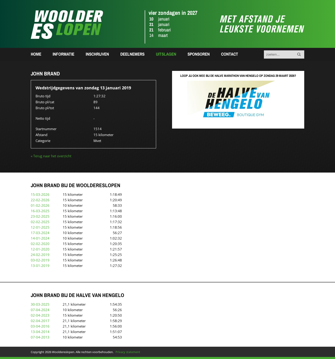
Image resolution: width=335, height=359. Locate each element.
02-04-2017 (40, 320)
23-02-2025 (40, 216)
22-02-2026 (40, 200)
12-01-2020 (40, 249)
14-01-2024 (40, 238)
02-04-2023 (40, 315)
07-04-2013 (40, 337)
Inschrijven (97, 54)
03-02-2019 (40, 260)
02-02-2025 (40, 222)
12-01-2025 (40, 227)
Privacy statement (128, 352)
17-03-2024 (40, 232)
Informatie (63, 54)
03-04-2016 (40, 326)
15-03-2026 (40, 194)
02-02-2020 (40, 243)
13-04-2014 (40, 331)
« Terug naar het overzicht (51, 156)
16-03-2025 (40, 211)
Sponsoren (199, 54)
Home (36, 54)
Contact (229, 54)
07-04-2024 (40, 309)
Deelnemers (132, 54)
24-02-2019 (40, 254)
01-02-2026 (40, 205)
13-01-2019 (40, 265)
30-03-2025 (40, 304)
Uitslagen (166, 54)
